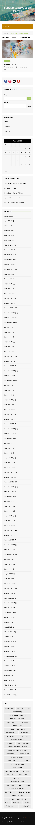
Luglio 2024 (8, 332)
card (28, 708)
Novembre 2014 (9, 695)
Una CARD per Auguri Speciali (14, 203)
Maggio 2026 (8, 230)
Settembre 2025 (9, 269)
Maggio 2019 (8, 622)
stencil (7, 802)
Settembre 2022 (9, 438)
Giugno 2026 (8, 226)
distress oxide (11, 733)
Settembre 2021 (9, 496)
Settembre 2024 (9, 322)
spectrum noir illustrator (17, 799)
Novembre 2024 (9, 313)
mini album (26, 771)
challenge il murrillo (17, 719)
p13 (19, 785)
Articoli (7, 61)
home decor (24, 753)
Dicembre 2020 (9, 540)
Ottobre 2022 (8, 433)
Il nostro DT (7, 131)
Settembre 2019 (9, 612)
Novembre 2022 (9, 429)
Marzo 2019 (8, 627)
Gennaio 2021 (8, 535)
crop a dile (17, 726)
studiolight (17, 802)
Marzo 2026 (8, 240)
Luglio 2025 (8, 274)
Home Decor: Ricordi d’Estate (13, 193)
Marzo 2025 (8, 293)
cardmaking (17, 712)
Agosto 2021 (8, 501)
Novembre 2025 (9, 259)
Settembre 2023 (9, 380)
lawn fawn (11, 760)
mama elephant (17, 767)
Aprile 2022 (8, 463)
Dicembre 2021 (9, 482)
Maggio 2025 (8, 284)
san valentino (10, 792)
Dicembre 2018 (9, 641)
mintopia (10, 774)
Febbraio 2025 (9, 298)
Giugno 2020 (8, 569)
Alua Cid (20, 708)
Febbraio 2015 (9, 685)
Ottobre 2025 (8, 264)
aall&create (9, 708)
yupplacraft (25, 806)
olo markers (9, 785)
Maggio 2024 (8, 342)
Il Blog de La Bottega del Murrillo (17, 9)
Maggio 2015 (8, 675)
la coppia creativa (17, 757)
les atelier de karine (17, 764)
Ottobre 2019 (8, 608)
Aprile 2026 (8, 235)
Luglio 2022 (8, 448)
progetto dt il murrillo (17, 788)
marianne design (11, 771)
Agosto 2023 (8, 385)
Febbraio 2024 (9, 356)
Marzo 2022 (8, 467)
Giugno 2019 (8, 617)
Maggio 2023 (8, 400)
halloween (10, 753)
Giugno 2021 (8, 511)
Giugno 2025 (8, 279)
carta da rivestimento (17, 715)
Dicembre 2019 (9, 598)
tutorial (27, 802)
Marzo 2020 (8, 583)
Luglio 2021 (8, 506)
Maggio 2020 (8, 574)
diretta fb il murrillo (17, 729)
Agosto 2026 (8, 216)
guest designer (23, 743)
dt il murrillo (25, 733)
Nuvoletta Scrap (10, 64)
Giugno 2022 (8, 453)
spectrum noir (17, 795)
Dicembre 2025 (9, 255)
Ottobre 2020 (8, 550)
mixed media (23, 774)
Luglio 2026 (8, 221)
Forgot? (29, 106)
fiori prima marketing (17, 740)
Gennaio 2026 (8, 250)
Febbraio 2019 (9, 632)
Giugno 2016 (8, 661)
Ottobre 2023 (8, 375)
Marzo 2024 (8, 351)
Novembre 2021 (9, 487)
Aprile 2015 (8, 680)
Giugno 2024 (8, 337)
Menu (6, 26)
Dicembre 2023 (9, 366)
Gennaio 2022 (8, 477)
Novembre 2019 (9, 603)
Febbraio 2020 (9, 588)
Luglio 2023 (8, 390)
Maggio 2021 (8, 516)
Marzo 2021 (8, 525)
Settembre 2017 (9, 656)
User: (5, 95)
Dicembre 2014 (9, 690)
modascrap (17, 778)
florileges (9, 743)
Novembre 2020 (9, 545)
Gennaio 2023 (8, 419)
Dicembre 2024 (9, 308)
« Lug (5, 171)
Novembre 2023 (9, 371)
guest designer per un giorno (17, 750)
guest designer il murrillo (17, 747)
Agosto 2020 (8, 559)
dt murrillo (10, 736)
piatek (27, 785)
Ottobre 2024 (8, 317)
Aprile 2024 (8, 347)
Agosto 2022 (8, 443)
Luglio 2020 (8, 564)
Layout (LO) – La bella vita (12, 198)
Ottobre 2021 (8, 492)
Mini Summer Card (10, 188)
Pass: (6, 103)
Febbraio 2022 (9, 472)
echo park (24, 736)
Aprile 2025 (8, 288)
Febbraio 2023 (9, 414)
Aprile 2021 (8, 521)
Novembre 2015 (9, 670)
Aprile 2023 (8, 405)
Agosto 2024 (8, 327)
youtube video (11, 806)
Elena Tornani (10, 67)
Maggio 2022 (8, 458)
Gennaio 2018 (8, 651)
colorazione (11, 722)
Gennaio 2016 (8, 666)
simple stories (24, 792)
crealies (25, 722)
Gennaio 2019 (8, 637)
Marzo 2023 (8, 409)
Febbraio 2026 (9, 245)
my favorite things (17, 781)
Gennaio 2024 (8, 361)
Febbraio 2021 (9, 530)
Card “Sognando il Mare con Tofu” (15, 183)
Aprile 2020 (8, 579)
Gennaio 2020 (8, 593)
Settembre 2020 (9, 554)
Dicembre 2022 (9, 424)
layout (25, 760)
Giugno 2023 (8, 395)
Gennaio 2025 (8, 303)
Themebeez (28, 818)
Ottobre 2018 (8, 646)
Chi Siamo (7, 126)
